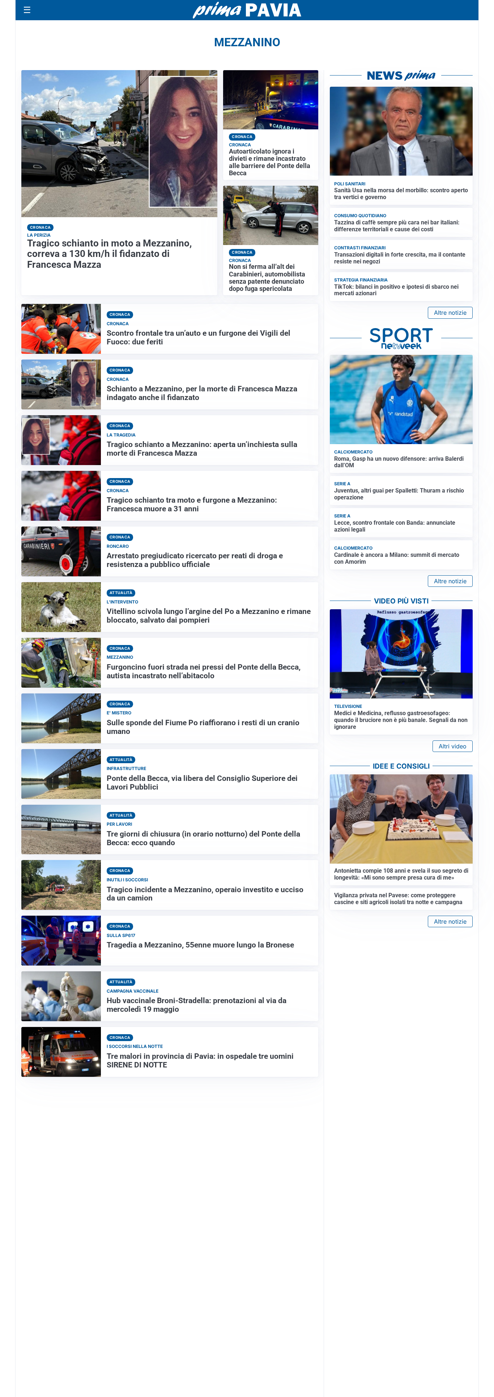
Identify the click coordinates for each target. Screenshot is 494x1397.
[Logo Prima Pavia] (247, 10)
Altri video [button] (453, 746)
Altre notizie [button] (450, 312)
